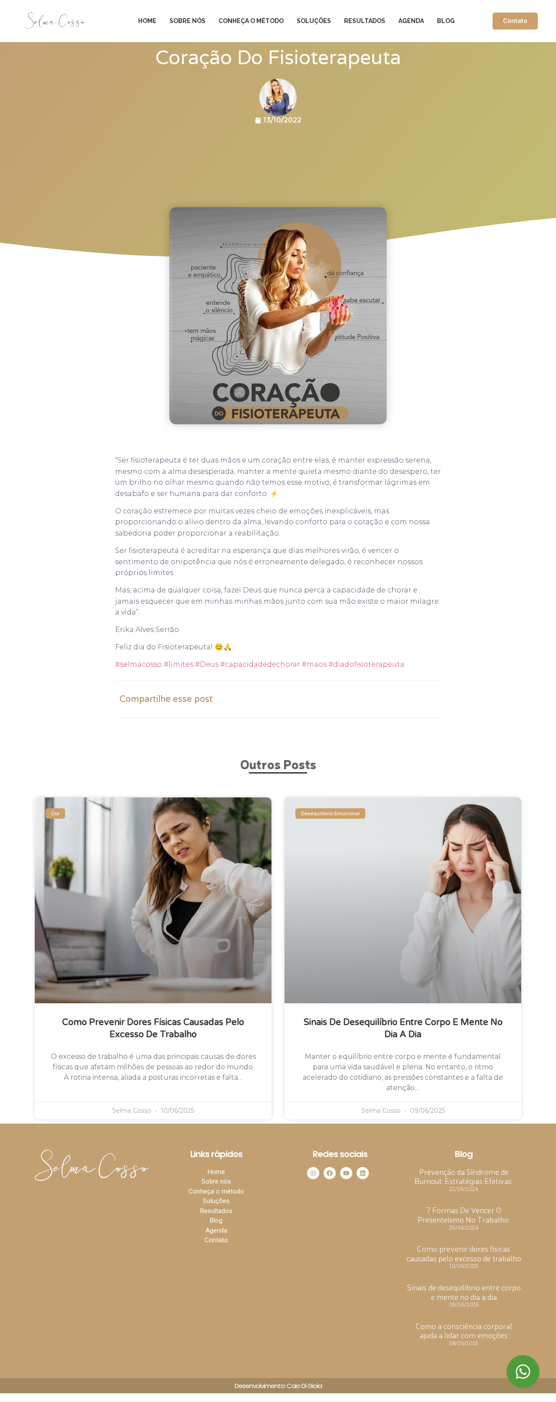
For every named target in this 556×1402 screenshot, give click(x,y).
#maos (313, 664)
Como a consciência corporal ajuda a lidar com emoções (464, 1330)
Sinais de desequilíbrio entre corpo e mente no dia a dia (464, 1292)
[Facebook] (330, 1173)
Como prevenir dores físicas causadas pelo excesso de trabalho (464, 1253)
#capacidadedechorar (259, 664)
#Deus (205, 664)
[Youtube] (346, 1173)
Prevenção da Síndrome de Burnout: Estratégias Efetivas (463, 1176)
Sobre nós (187, 20)
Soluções (314, 20)
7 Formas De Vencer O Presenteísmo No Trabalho (463, 1214)
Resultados (364, 20)
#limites (177, 664)
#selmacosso (138, 664)
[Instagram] (313, 1173)
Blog (446, 20)
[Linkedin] (363, 1173)
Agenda (411, 20)
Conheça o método (251, 20)
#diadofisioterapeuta (365, 664)
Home (147, 20)
